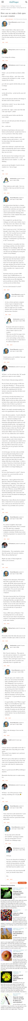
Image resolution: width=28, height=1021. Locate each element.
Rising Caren (12, 49)
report (6, 42)
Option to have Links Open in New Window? (18, 955)
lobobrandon (13, 178)
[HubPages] (14, 2)
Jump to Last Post (9, 19)
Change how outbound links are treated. (18, 893)
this (18, 180)
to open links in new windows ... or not (18, 933)
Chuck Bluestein (13, 22)
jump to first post (13, 883)
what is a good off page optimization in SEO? (18, 977)
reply (3, 42)
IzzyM (10, 740)
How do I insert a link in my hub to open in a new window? (18, 999)
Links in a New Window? (18, 914)
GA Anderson (12, 65)
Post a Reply (22, 882)
